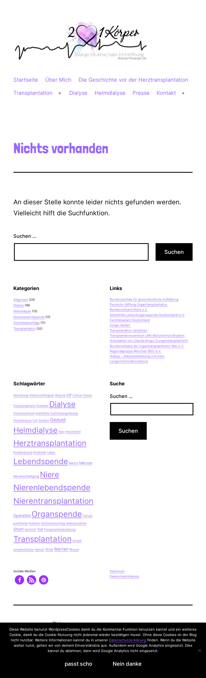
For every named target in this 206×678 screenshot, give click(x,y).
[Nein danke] (199, 650)
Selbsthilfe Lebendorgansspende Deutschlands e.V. (147, 315)
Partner (88, 516)
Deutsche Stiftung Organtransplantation (139, 304)
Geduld (58, 420)
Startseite (25, 80)
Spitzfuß (30, 529)
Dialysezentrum (24, 413)
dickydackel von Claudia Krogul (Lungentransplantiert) (149, 340)
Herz (61, 432)
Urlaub (77, 541)
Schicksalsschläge (26, 323)
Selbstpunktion (76, 523)
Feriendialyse (22, 420)
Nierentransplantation (53, 501)
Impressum (117, 571)
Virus (49, 549)
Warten (61, 549)
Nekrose (85, 463)
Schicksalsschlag (53, 523)
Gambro (43, 420)
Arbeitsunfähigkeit (41, 395)
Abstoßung (20, 395)
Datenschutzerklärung (124, 576)
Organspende (57, 514)
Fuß (35, 420)
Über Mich (58, 80)
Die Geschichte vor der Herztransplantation (133, 80)
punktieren (20, 523)
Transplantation (33, 93)
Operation (22, 515)
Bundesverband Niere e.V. (129, 309)
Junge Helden (120, 325)
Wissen (74, 549)
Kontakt (166, 93)
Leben (51, 452)
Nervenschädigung (26, 476)
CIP (69, 395)
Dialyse (78, 93)
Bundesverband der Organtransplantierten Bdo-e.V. (147, 346)
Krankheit (39, 452)
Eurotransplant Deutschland (130, 320)
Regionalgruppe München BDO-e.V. (135, 351)
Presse (141, 93)
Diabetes (42, 406)
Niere (49, 474)
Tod (40, 529)
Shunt (18, 529)
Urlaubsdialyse (23, 549)
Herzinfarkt (73, 432)
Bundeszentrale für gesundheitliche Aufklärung (144, 299)
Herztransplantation (49, 443)
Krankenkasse (22, 452)
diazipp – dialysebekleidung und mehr (137, 356)
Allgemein (20, 300)
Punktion (35, 523)
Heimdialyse (110, 93)
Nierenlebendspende (29, 317)
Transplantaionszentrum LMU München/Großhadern (147, 335)
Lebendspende (40, 461)
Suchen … (24, 236)
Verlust (39, 549)
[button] (19, 580)
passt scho (78, 664)
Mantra (73, 463)
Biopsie (60, 395)
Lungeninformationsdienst (129, 361)
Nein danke (127, 664)
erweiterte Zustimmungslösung (56, 413)
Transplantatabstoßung (60, 529)
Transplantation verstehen (129, 330)
